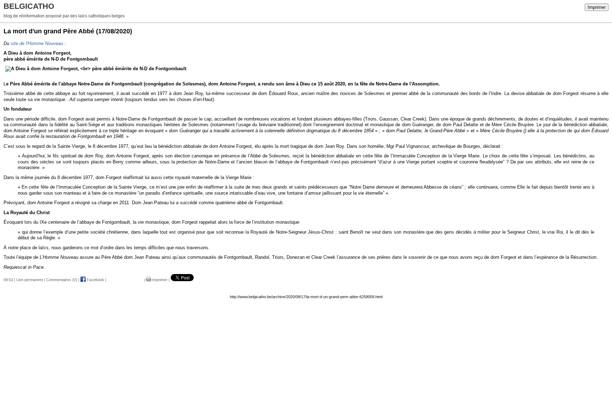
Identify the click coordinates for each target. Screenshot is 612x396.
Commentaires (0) (61, 280)
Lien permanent (29, 280)
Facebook (95, 280)
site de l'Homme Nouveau (37, 43)
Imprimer (597, 7)
